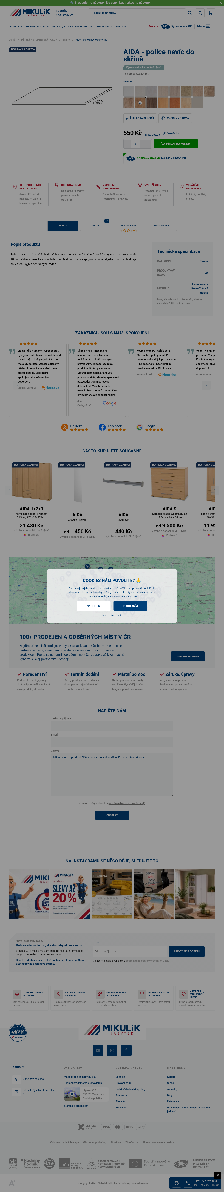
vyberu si (93, 606)
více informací (112, 615)
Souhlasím (130, 606)
